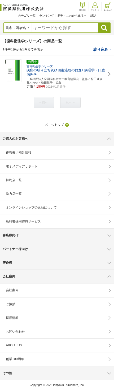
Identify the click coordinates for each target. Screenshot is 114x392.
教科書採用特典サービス (23, 221)
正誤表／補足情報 (18, 152)
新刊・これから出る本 (72, 15)
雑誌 (93, 15)
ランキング (46, 15)
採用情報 (12, 318)
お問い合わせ (15, 331)
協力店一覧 (14, 194)
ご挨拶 (10, 304)
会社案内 (12, 290)
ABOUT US (14, 345)
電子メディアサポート (22, 166)
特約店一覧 (14, 180)
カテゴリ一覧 (27, 15)
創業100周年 (15, 359)
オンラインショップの (31, 207)
